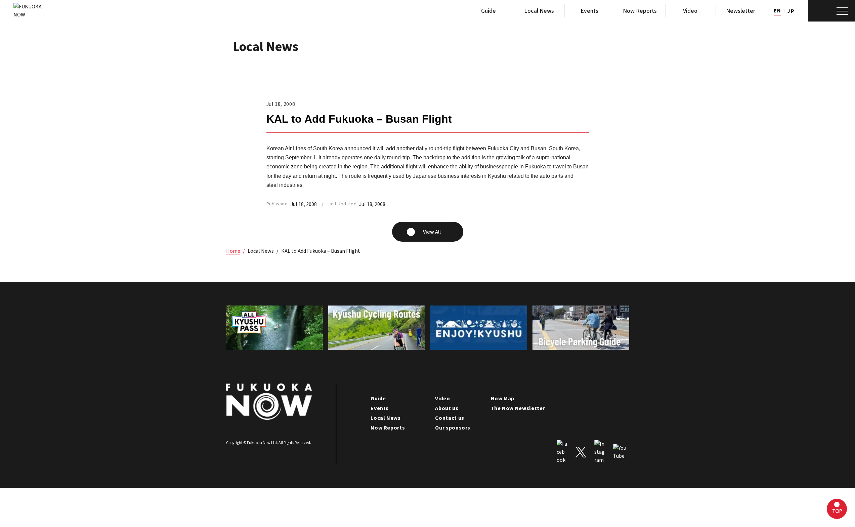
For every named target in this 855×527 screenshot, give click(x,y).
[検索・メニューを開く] (831, 11)
